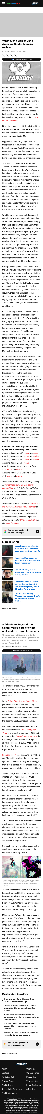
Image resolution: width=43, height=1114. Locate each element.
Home (4, 608)
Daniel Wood (10, 51)
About (4, 1069)
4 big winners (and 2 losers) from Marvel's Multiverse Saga (19, 1000)
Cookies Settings (9, 1093)
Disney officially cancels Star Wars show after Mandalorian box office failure (20, 1008)
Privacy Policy (8, 1081)
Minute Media (13, 1099)
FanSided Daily (8, 1077)
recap (26, 453)
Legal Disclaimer (33, 1085)
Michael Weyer (11, 647)
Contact (5, 1073)
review (36, 453)
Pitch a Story (31, 1077)
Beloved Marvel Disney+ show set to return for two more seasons (20, 1033)
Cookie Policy (7, 1085)
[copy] (15, 55)
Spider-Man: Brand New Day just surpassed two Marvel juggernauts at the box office (21, 1017)
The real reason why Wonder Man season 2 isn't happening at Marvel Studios (20, 1026)
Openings (30, 1069)
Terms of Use (32, 1081)
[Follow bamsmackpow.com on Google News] (37, 531)
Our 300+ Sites (32, 1073)
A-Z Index (30, 1089)
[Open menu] (3, 3)
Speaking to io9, (9, 755)
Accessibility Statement (12, 1089)
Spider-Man (13, 608)
